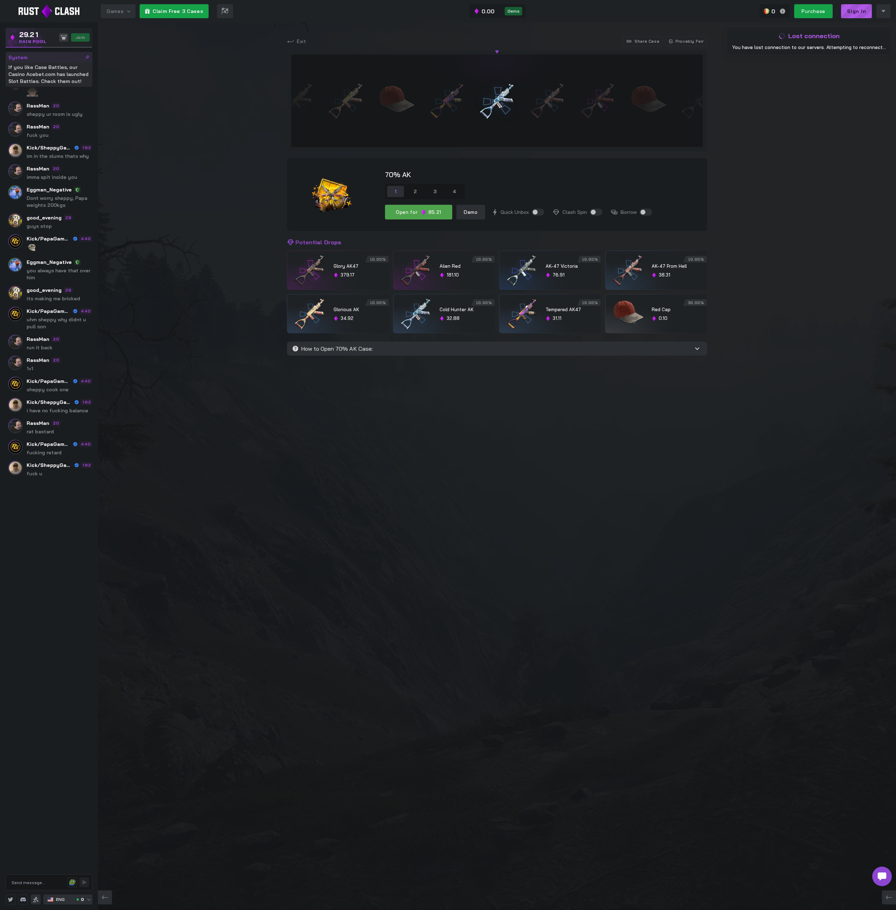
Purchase (813, 11)
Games (115, 11)
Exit (301, 41)
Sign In (856, 11)
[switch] (538, 212)
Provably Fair (690, 41)
